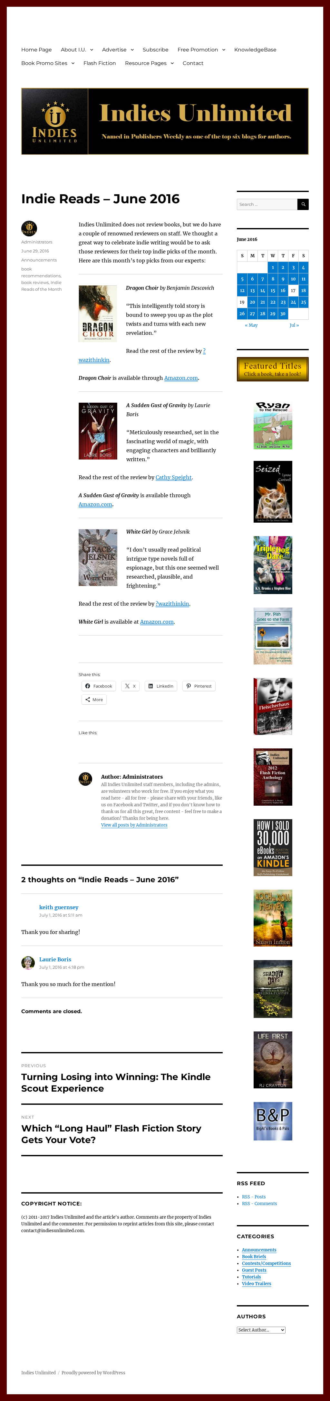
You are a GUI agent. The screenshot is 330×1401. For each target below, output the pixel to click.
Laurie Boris (55, 959)
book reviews (35, 282)
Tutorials (251, 1277)
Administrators (36, 241)
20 (252, 302)
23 (283, 302)
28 (262, 313)
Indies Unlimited (38, 1373)
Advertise (114, 50)
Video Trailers (256, 1284)
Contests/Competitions (266, 1263)
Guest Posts (254, 1270)
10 (293, 279)
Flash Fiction (99, 63)
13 (252, 290)
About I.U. (73, 50)
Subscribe (156, 50)
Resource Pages (146, 63)
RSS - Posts (254, 1197)
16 (283, 290)
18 (303, 290)
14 (262, 290)
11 (304, 279)
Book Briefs (254, 1256)
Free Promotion (198, 50)
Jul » (294, 325)
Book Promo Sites (44, 63)
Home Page (36, 50)
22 (273, 302)
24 (293, 302)
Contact (193, 63)
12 (242, 290)
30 (283, 313)
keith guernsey (58, 907)
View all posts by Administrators (134, 825)
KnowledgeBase (255, 50)
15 (273, 290)
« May (251, 325)
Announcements (39, 259)
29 (273, 313)
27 (252, 313)
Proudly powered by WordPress (93, 1373)
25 (303, 302)
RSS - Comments (259, 1203)
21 (262, 302)
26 (242, 313)
